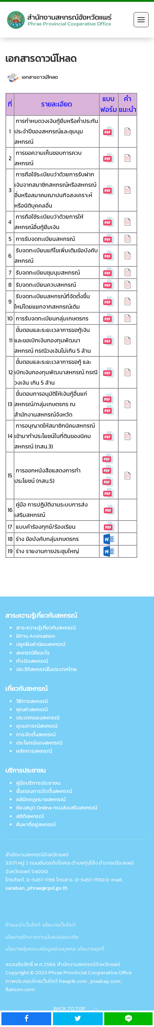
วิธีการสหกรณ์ (32, 701)
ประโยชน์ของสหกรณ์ (39, 742)
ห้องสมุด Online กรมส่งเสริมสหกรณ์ (56, 807)
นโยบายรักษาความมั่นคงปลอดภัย (41, 937)
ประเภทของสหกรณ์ (37, 717)
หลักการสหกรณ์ (34, 751)
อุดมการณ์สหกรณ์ (36, 726)
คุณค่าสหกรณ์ (32, 709)
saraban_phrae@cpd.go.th (36, 888)
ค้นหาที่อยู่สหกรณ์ (36, 824)
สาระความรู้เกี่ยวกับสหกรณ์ (46, 627)
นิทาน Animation (35, 636)
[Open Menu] (141, 19)
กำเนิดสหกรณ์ (32, 661)
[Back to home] (60, 19)
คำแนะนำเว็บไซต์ (22, 925)
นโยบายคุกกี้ (90, 949)
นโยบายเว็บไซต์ (59, 925)
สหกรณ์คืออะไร (33, 652)
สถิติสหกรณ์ (30, 816)
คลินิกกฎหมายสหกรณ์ (41, 799)
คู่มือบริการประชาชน (38, 783)
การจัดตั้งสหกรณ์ (36, 734)
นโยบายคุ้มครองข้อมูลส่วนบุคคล (40, 949)
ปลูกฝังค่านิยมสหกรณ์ (40, 644)
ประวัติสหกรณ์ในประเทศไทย (46, 669)
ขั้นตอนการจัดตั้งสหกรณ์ (44, 791)
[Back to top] (96, 1009)
